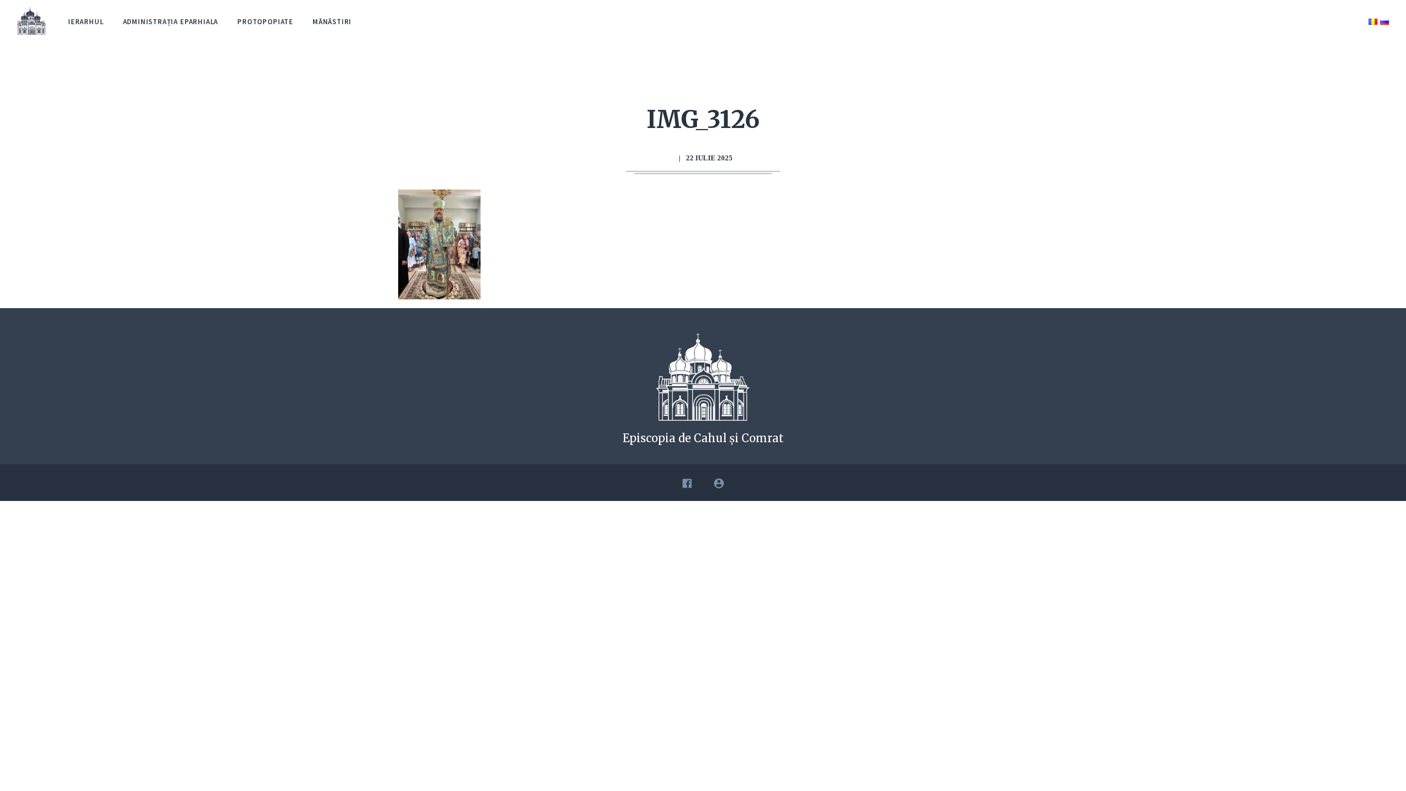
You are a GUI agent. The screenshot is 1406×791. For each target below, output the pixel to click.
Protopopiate (265, 21)
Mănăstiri (332, 21)
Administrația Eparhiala (171, 21)
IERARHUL (86, 21)
